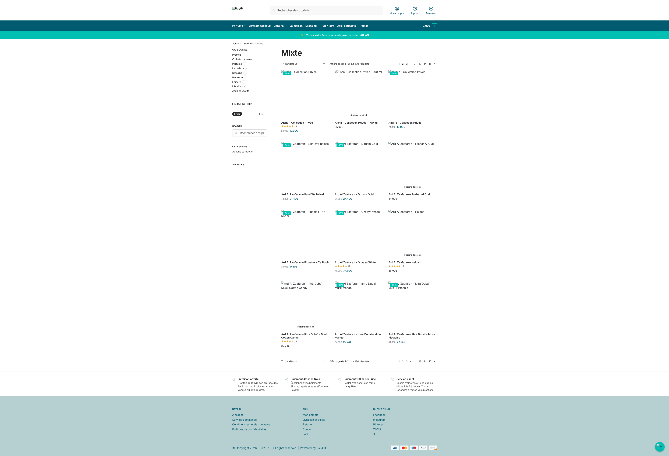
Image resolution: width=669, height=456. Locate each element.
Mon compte (397, 13)
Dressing (237, 72)
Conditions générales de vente (251, 424)
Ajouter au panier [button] (305, 138)
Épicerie (236, 81)
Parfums (249, 43)
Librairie (236, 86)
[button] (430, 26)
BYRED (321, 448)
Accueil (236, 43)
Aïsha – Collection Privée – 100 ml (356, 122)
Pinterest (379, 424)
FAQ (305, 434)
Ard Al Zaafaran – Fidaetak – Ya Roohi (305, 262)
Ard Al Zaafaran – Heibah (404, 262)
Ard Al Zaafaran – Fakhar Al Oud (409, 194)
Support (415, 13)
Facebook (379, 414)
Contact (308, 429)
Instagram (379, 419)
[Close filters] (268, 50)
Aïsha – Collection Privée (297, 122)
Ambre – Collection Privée (405, 122)
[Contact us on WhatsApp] (660, 447)
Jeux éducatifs (240, 90)
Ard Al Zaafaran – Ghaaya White (355, 262)
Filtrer (237, 114)
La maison (238, 68)
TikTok (377, 429)
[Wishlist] (327, 75)
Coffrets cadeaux (242, 59)
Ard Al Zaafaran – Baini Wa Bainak (303, 194)
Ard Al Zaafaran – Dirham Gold (354, 194)
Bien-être (237, 77)
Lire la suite (359, 134)
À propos (237, 414)
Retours (308, 424)
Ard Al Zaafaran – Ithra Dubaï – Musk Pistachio (411, 336)
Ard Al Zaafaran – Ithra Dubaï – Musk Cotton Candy (304, 336)
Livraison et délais (314, 419)
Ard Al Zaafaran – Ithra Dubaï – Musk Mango (358, 336)
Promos (236, 54)
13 (420, 63)
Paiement (431, 13)
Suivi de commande (244, 419)
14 (425, 63)
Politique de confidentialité (249, 429)
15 (430, 63)
